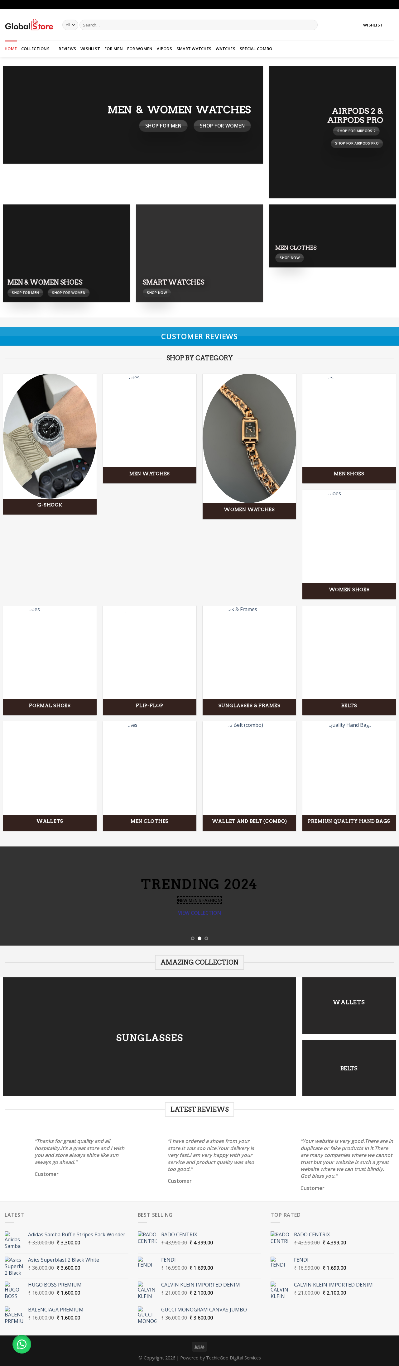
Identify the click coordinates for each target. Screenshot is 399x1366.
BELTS (349, 1068)
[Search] (311, 25)
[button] (21, 1344)
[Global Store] (29, 25)
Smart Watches (193, 48)
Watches (225, 48)
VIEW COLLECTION (199, 912)
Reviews (67, 48)
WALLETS (349, 1002)
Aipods (164, 48)
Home (11, 48)
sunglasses (149, 1038)
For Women (139, 48)
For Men (113, 48)
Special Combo (256, 48)
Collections (35, 48)
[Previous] (16, 896)
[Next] (383, 896)
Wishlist (90, 48)
